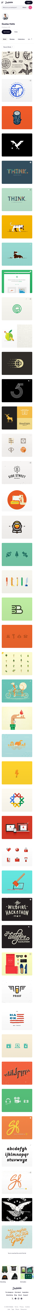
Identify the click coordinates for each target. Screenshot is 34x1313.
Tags (12, 1309)
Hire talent (18, 1292)
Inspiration (25, 1292)
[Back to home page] (9, 2)
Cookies (27, 1307)
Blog (15, 1295)
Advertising (9, 1295)
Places (17, 1309)
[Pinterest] (21, 1298)
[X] (12, 1298)
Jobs (8, 1309)
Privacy (22, 1307)
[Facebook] (15, 1298)
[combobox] (11, 7)
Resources (24, 1309)
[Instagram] (18, 1298)
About (20, 1295)
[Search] (30, 7)
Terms (16, 1307)
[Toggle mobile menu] (2, 2)
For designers (9, 1292)
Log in (28, 2)
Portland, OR (6, 27)
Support (25, 1295)
